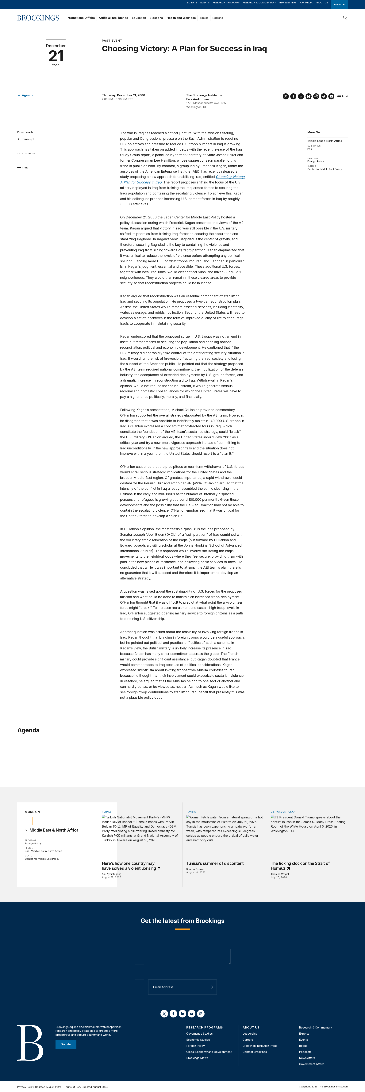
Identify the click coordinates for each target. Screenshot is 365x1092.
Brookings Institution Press (260, 1046)
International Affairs (81, 18)
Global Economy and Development (209, 1052)
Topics (204, 18)
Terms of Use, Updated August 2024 (86, 1086)
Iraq (309, 148)
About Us (322, 2)
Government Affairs (312, 1064)
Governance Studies (199, 1033)
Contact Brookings (255, 1052)
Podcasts (305, 1052)
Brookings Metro (197, 1058)
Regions (217, 18)
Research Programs (226, 2)
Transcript (27, 139)
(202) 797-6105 (26, 153)
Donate (339, 4)
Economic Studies (198, 1039)
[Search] (345, 18)
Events (205, 2)
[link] (54, 830)
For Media (306, 2)
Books (303, 1046)
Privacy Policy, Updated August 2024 (39, 1086)
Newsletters (288, 2)
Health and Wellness (181, 18)
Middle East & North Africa (324, 141)
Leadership (250, 1033)
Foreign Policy (315, 161)
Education (139, 18)
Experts (192, 2)
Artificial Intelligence (113, 18)
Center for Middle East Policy (324, 169)
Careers (248, 1039)
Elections (156, 18)
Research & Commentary (259, 2)
